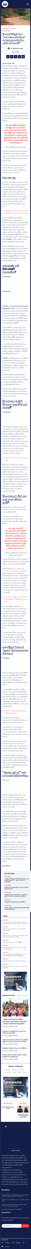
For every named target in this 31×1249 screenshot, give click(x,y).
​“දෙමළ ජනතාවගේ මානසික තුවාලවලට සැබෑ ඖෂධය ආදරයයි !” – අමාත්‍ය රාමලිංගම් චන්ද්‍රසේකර (17, 880)
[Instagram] (13, 1242)
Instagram (18, 1242)
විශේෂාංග (13, 28)
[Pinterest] (15, 56)
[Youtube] (2, 1246)
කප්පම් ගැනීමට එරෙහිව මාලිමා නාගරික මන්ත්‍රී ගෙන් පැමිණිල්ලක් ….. (17, 908)
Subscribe (25, 1226)
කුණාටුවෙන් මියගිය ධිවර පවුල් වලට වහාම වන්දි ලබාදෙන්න (14, 966)
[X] (11, 56)
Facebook (7, 1242)
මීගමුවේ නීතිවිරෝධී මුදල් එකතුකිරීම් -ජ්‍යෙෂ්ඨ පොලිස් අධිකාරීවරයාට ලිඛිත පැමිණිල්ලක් (14, 954)
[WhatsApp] (19, 56)
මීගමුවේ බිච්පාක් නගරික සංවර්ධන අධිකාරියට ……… (15, 961)
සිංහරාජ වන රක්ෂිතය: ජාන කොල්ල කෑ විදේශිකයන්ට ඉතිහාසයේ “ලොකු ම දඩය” (16, 599)
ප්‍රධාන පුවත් (5, 28)
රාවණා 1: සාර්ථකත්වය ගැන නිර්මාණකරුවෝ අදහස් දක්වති (23, 1116)
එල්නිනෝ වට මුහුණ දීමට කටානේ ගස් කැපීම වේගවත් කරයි (16, 888)
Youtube (7, 1246)
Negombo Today (17, 48)
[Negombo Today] (9, 48)
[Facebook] (8, 56)
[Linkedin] (23, 56)
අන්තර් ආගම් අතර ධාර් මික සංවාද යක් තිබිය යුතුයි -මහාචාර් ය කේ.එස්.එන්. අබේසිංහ (16, 895)
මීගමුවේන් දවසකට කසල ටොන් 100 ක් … (15, 902)
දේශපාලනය (8, 892)
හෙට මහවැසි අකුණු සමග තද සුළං (8, 1107)
